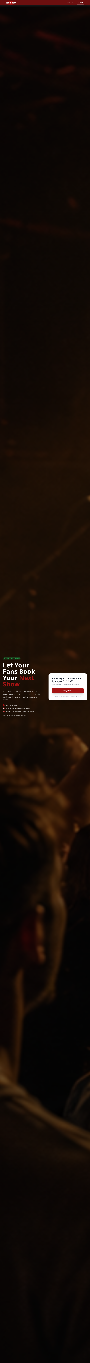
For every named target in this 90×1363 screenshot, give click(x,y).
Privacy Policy (77, 696)
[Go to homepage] (10, 3)
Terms (70, 696)
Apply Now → (68, 691)
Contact (80, 3)
